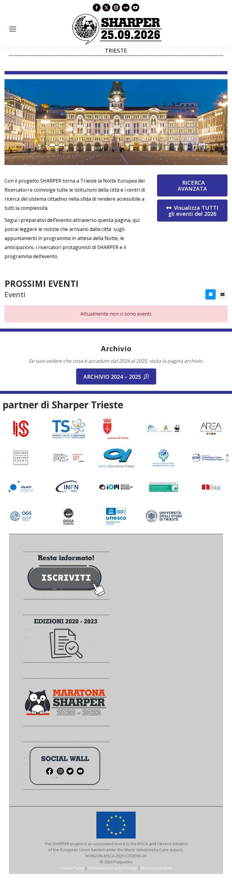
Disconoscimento (156, 868)
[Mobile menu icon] (12, 29)
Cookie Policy (72, 868)
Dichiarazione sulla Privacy (112, 868)
